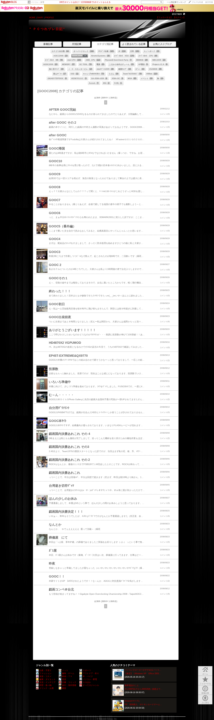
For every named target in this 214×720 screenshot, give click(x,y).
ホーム (205, 674)
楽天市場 (209, 2)
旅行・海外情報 (69, 685)
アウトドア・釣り (91, 673)
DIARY (40, 17)
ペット (65, 670)
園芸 (64, 688)
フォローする (205, 683)
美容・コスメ (45, 676)
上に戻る (205, 703)
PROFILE (49, 17)
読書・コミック (69, 682)
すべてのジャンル (91, 685)
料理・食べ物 (45, 685)
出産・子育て (45, 670)
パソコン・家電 (37, 2)
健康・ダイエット (47, 679)
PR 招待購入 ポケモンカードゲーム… (143, 704)
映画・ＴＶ (67, 676)
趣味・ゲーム (68, 673)
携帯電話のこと (132, 685)
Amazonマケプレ (132, 701)
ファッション (45, 673)
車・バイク (88, 676)
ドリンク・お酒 (46, 688)
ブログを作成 (197, 2)
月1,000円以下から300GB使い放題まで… (143, 689)
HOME (32, 17)
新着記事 (205, 693)
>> (176, 2)
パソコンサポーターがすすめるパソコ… (143, 670)
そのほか (87, 682)
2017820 (177, 14)
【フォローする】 (164, 17)
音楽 (64, 679)
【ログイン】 (179, 17)
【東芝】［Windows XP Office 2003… (143, 673)
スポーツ (87, 670)
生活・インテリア (47, 682)
